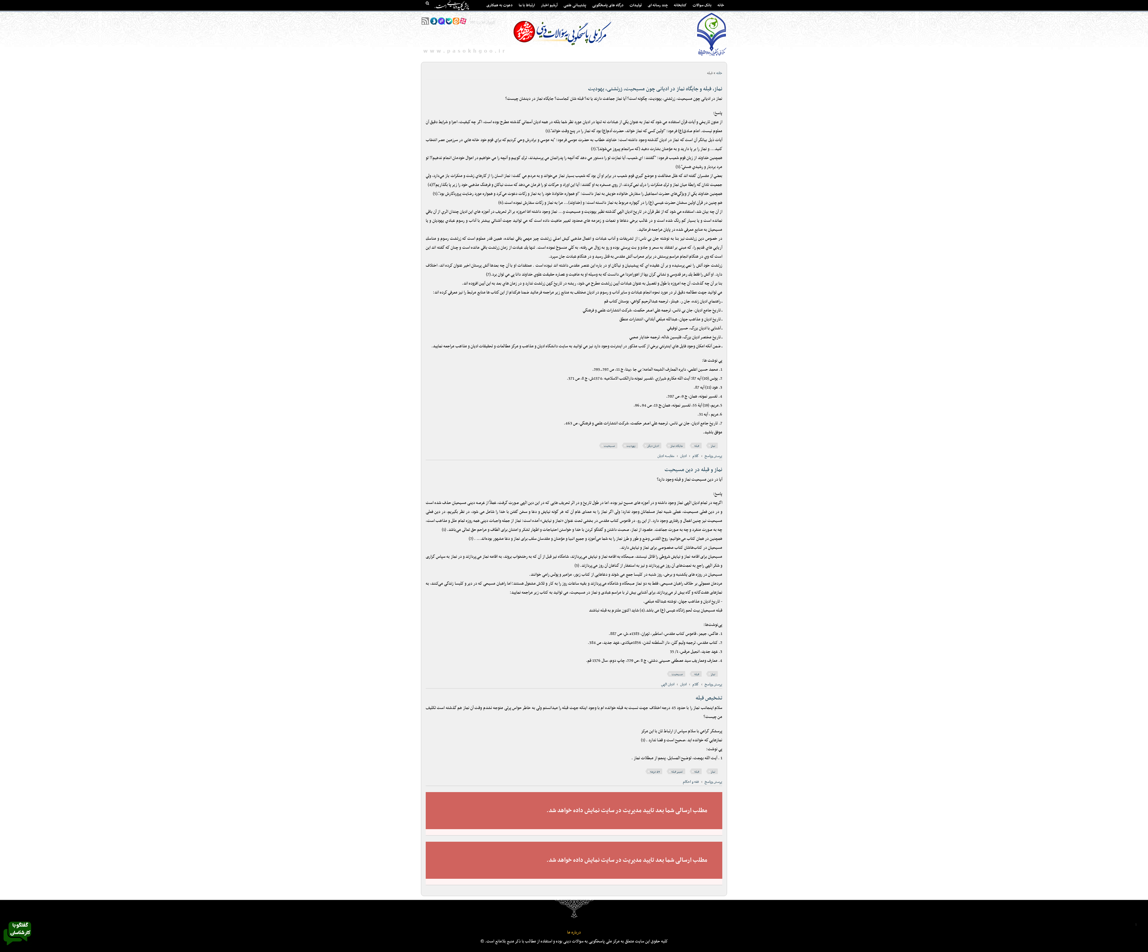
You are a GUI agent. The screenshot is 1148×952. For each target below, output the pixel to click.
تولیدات (636, 5)
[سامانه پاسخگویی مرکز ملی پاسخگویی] (17, 947)
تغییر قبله (677, 771)
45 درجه (655, 771)
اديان (683, 456)
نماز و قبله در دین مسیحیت (693, 469)
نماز (713, 446)
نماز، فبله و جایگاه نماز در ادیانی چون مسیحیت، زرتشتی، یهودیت (655, 89)
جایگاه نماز (677, 446)
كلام (695, 456)
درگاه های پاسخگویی (608, 5)
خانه (721, 5)
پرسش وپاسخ (713, 456)
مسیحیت (609, 446)
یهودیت (631, 446)
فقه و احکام (691, 782)
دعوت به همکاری (499, 5)
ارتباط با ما (527, 5)
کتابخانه (680, 5)
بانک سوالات (702, 5)
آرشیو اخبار (549, 5)
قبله (696, 446)
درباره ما (574, 932)
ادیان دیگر (653, 446)
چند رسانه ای (658, 5)
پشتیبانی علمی (575, 5)
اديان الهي (667, 684)
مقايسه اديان (665, 456)
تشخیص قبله (709, 698)
